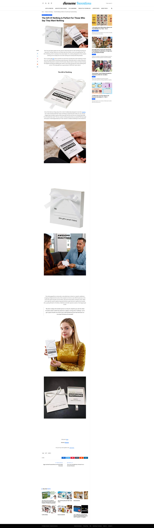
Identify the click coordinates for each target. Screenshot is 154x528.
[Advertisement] (65, 173)
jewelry (84, 112)
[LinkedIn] (37, 67)
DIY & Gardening (72, 8)
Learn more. (72, 447)
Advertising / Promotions (97, 525)
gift (53, 58)
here (67, 439)
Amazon (67, 442)
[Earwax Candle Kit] (65, 509)
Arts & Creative (49, 8)
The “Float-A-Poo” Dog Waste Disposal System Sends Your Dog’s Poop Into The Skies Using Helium (49, 501)
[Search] (111, 8)
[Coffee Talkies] (49, 509)
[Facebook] (37, 54)
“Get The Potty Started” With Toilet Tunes (65, 501)
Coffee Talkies (45, 514)
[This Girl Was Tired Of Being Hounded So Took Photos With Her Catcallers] (102, 66)
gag (43, 453)
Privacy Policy (85, 525)
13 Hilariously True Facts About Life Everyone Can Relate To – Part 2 (100, 96)
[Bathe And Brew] (81, 495)
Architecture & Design (61, 8)
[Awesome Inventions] (77, 3)
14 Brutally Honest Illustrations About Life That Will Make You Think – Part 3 (102, 28)
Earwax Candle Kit (61, 514)
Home (43, 11)
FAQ (90, 525)
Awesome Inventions (78, 525)
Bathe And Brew (77, 500)
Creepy (93, 76)
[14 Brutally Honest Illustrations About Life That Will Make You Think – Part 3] (102, 20)
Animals (93, 54)
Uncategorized (95, 30)
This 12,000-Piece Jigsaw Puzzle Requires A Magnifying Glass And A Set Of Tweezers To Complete (81, 515)
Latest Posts (96, 8)
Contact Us (110, 525)
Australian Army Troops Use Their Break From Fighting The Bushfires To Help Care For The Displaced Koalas (102, 51)
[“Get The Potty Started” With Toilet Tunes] (65, 495)
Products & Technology (84, 8)
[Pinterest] (37, 59)
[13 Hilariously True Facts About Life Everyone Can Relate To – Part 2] (102, 88)
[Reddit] (37, 64)
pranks (49, 453)
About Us (105, 525)
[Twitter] (37, 56)
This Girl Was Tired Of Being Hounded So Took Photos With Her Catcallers (101, 74)
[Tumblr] (37, 62)
